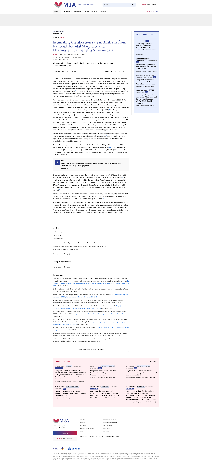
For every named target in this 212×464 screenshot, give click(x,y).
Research (139, 77)
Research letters (59, 31)
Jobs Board (102, 12)
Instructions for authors (109, 420)
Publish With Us (152, 12)
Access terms (99, 436)
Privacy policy (83, 436)
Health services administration (145, 75)
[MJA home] (61, 421)
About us (82, 420)
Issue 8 (62, 37)
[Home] (74, 4)
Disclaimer (91, 436)
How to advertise (107, 425)
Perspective (105, 387)
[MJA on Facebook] (55, 427)
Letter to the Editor (108, 366)
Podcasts (86, 12)
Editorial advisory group (87, 428)
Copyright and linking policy (112, 436)
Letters (151, 90)
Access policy (106, 428)
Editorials (153, 39)
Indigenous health (141, 90)
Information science (142, 39)
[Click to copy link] (127, 71)
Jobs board (106, 431)
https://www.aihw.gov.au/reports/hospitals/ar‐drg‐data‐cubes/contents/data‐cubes (98, 314)
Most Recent (77, 12)
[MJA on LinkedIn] (64, 427)
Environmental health (142, 58)
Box (110, 147)
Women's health (57, 33)
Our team (83, 425)
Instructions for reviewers (110, 423)
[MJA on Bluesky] (60, 427)
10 (103, 198)
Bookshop (94, 12)
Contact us (83, 423)
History (82, 431)
